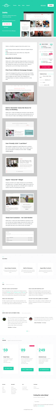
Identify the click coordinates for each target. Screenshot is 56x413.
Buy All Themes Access (27, 369)
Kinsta (24, 292)
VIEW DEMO (6, 27)
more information (41, 405)
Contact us (3, 392)
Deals (23, 5)
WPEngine (14, 30)
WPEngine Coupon (17, 292)
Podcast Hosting (13, 392)
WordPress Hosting (14, 389)
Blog (19, 5)
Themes (50, 5)
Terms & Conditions (25, 389)
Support (28, 5)
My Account (43, 5)
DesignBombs (13, 393)
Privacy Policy (24, 388)
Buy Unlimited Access (44, 369)
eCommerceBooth (36, 388)
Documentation (13, 388)
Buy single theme (8, 368)
